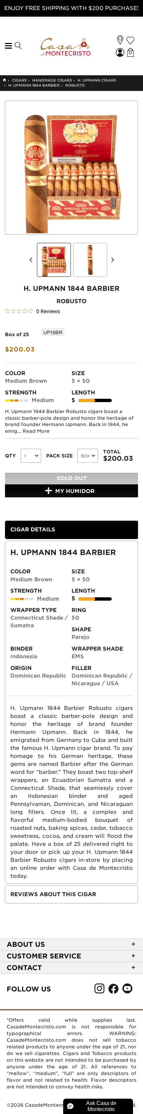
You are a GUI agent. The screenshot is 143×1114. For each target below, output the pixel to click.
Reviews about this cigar (53, 894)
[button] (120, 40)
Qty (10, 455)
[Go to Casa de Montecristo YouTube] (127, 990)
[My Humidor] (130, 41)
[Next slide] (112, 260)
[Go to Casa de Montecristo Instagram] (99, 990)
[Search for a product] (18, 46)
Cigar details (32, 529)
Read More (36, 431)
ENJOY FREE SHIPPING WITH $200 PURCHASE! (71, 8)
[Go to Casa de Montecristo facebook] (113, 990)
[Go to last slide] (31, 260)
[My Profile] (121, 53)
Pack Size (59, 455)
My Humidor (74, 491)
